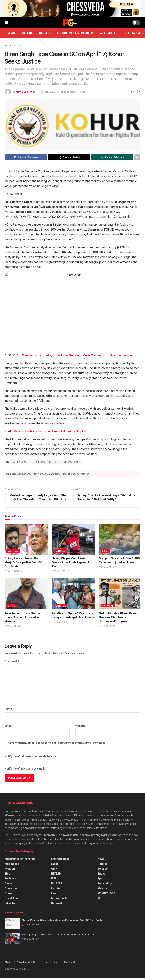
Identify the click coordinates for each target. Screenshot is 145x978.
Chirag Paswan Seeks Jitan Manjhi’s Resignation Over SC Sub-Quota (23, 562)
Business (44, 33)
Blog (7, 873)
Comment (12, 661)
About (8, 962)
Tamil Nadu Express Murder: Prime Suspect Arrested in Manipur (23, 617)
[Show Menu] (6, 22)
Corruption (11, 888)
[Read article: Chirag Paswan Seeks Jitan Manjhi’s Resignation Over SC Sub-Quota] (26, 539)
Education (11, 903)
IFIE (53, 878)
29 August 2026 (14, 571)
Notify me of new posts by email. (25, 768)
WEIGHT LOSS (106, 893)
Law (53, 893)
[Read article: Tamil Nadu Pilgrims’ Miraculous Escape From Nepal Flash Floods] (73, 593)
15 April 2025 (48, 91)
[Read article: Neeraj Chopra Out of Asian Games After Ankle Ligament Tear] (73, 539)
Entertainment (60, 858)
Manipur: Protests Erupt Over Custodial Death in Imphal (49, 431)
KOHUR (53, 462)
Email (9, 726)
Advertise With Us (26, 962)
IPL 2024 (56, 883)
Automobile (108, 33)
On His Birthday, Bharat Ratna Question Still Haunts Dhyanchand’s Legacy (117, 617)
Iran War (56, 888)
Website (80, 725)
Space (101, 873)
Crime (105, 551)
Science (103, 868)
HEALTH (56, 873)
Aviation (10, 868)
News (11, 33)
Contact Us (70, 962)
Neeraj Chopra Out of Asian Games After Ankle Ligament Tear (70, 562)
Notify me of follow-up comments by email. (31, 756)
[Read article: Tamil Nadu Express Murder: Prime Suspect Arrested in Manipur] (26, 593)
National (18, 45)
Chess (8, 883)
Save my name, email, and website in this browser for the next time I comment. (57, 742)
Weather (103, 888)
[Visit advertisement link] (72, 8)
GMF (54, 868)
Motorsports (59, 898)
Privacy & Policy (50, 962)
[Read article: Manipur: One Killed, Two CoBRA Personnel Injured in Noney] (120, 539)
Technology (105, 883)
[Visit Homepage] (70, 22)
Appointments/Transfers (75, 33)
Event (54, 863)
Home (8, 45)
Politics (26, 33)
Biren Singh (38, 462)
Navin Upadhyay (25, 91)
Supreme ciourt (71, 462)
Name (9, 709)
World (101, 898)
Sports (102, 878)
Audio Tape (20, 462)
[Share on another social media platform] (137, 157)
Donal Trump (13, 898)
